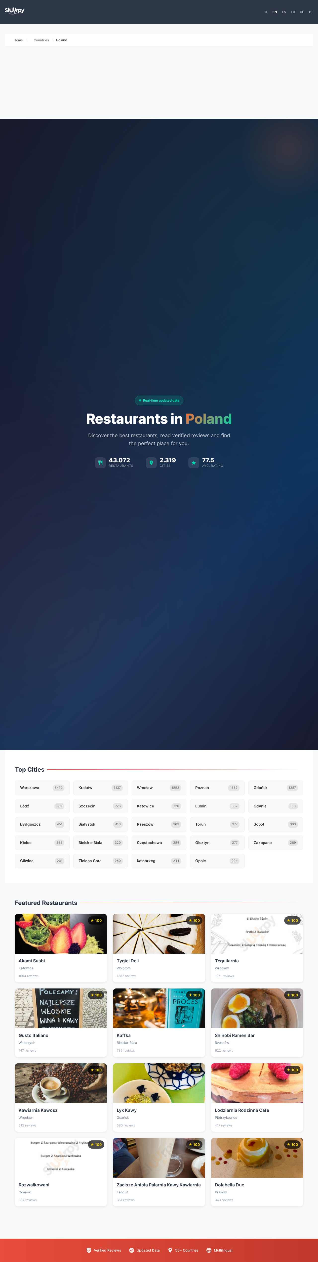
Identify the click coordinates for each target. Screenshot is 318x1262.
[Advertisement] (159, 84)
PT (311, 12)
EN (275, 12)
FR (293, 12)
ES (284, 12)
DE (302, 12)
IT (266, 12)
